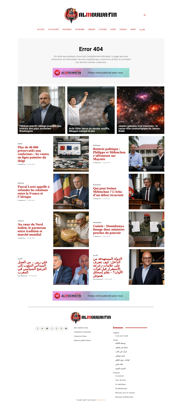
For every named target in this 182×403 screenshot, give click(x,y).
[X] (56, 328)
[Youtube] (66, 328)
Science (121, 122)
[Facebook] (37, 328)
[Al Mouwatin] (91, 15)
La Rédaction (21, 164)
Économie (97, 185)
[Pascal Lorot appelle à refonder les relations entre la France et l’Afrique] (71, 191)
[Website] (61, 328)
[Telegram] (47, 328)
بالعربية (22, 122)
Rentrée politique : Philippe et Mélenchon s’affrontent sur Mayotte (109, 154)
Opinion (21, 183)
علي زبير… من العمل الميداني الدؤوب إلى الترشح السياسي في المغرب (33, 267)
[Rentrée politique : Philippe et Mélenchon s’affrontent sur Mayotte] (146, 154)
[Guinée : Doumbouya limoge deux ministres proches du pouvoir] (146, 229)
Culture (21, 221)
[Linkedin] (42, 328)
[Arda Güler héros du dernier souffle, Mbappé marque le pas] (91, 110)
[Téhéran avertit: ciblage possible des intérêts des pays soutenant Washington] (41, 110)
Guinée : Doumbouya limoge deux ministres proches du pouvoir (108, 229)
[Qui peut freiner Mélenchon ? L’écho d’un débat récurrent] (146, 191)
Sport (72, 124)
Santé (20, 143)
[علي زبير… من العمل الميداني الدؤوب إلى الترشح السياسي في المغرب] (71, 267)
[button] (144, 15)
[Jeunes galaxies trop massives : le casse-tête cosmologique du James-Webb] (140, 110)
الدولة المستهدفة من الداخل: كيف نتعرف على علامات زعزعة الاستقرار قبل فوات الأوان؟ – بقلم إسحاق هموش (108, 267)
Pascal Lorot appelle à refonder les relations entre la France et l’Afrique (34, 192)
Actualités (97, 222)
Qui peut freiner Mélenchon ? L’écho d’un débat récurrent (108, 191)
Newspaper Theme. (101, 400)
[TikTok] (52, 328)
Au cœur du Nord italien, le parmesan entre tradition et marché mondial (32, 229)
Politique (96, 145)
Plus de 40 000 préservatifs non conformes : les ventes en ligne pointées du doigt (33, 154)
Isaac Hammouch (22, 276)
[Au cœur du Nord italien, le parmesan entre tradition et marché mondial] (71, 229)
